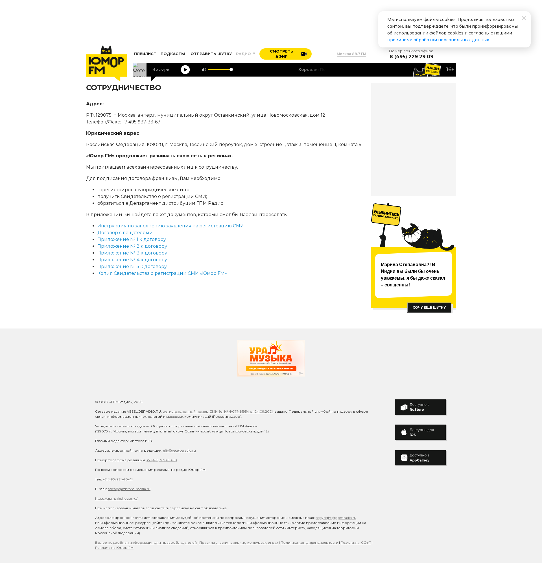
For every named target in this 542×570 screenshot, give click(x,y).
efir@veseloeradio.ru (179, 450)
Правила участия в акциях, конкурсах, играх (238, 542)
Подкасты (173, 53)
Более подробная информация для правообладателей (146, 542)
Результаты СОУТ (356, 542)
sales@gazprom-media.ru (129, 489)
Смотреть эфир (281, 54)
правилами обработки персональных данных (438, 39)
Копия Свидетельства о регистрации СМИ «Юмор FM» (162, 273)
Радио (244, 53)
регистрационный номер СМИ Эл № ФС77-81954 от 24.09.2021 (218, 411)
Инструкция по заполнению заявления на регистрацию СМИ (170, 226)
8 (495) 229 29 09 (411, 56)
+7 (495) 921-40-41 (118, 479)
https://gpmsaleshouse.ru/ (116, 498)
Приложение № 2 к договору (132, 246)
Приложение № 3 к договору (132, 253)
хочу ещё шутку (429, 307)
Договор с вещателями (125, 232)
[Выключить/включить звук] (203, 69)
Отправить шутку (211, 53)
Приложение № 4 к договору (132, 259)
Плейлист (145, 53)
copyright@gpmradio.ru (336, 517)
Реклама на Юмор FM (114, 547)
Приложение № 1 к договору (131, 239)
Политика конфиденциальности (309, 542)
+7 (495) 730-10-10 (162, 460)
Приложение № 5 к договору (132, 266)
